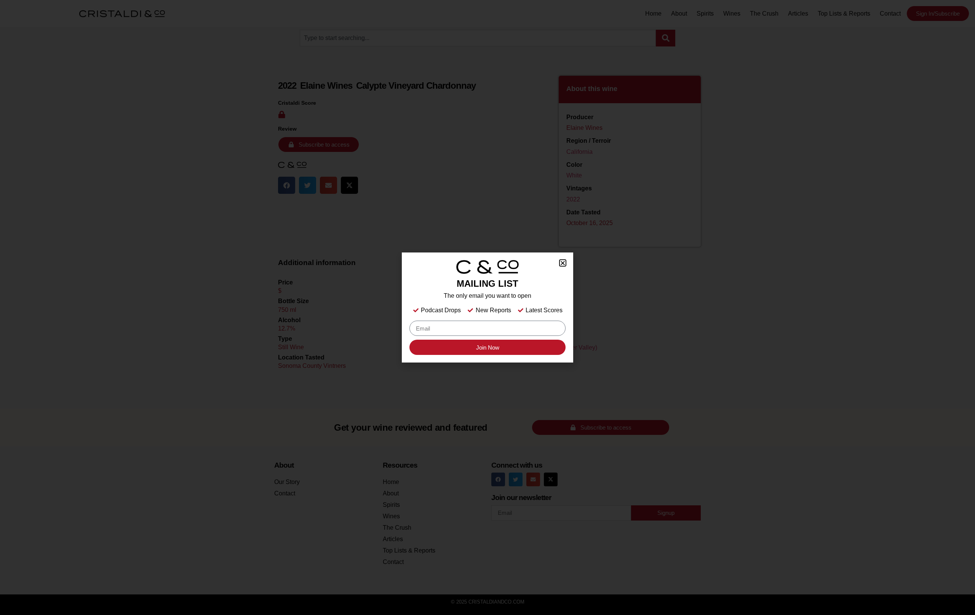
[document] (487, 307)
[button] (563, 263)
